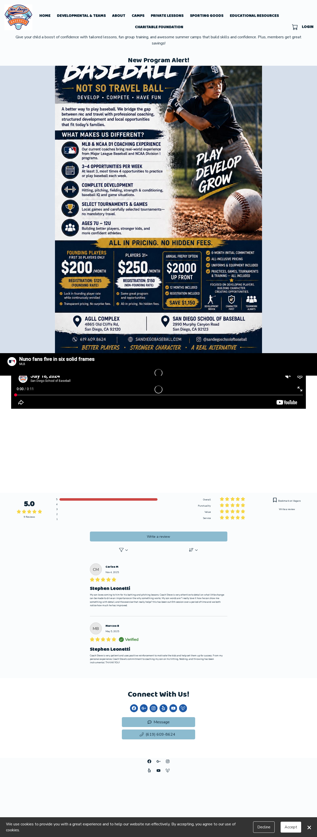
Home (45, 16)
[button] (295, 27)
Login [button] (308, 27)
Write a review (158, 536)
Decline (263, 827)
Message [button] (162, 722)
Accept (291, 827)
